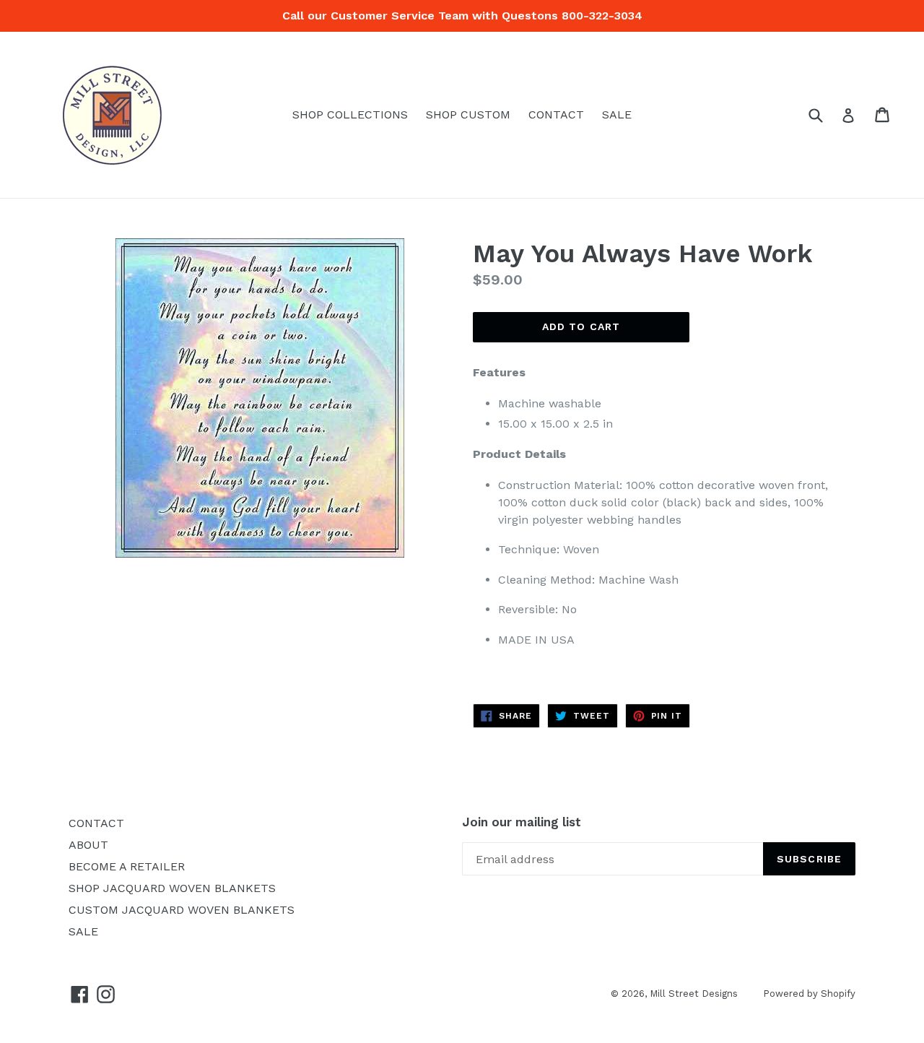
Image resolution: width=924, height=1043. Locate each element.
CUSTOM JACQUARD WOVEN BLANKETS (182, 910)
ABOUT (88, 845)
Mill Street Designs (694, 993)
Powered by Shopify (809, 993)
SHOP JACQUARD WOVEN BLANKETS (172, 888)
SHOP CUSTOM (468, 114)
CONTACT (556, 114)
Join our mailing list (521, 822)
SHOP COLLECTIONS (350, 114)
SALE (617, 114)
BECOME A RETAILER (127, 866)
